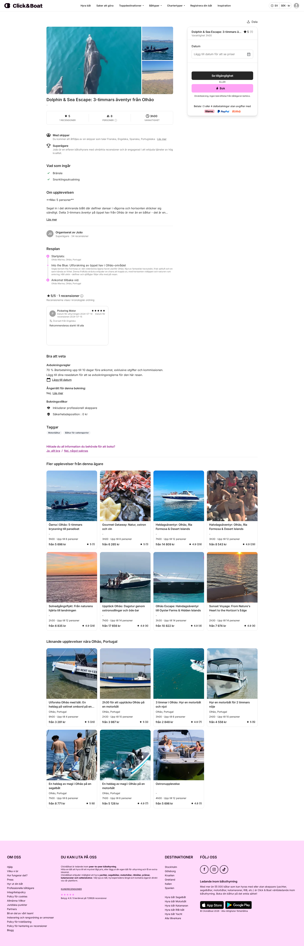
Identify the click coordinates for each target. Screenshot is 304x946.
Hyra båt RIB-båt (174, 909)
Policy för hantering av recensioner (27, 925)
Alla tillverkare (173, 918)
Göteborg (170, 871)
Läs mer (51, 219)
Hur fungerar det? (17, 875)
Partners (12, 909)
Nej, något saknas (76, 450)
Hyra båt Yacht (173, 913)
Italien (168, 883)
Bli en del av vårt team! (20, 913)
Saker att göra (104, 5)
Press (10, 879)
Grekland (170, 879)
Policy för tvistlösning (19, 921)
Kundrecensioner (71, 889)
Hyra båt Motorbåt (175, 901)
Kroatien (169, 875)
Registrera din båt (201, 5)
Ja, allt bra (53, 450)
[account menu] (296, 5)
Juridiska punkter (17, 904)
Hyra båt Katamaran (176, 905)
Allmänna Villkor (16, 900)
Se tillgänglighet (222, 75)
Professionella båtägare (20, 887)
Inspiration (224, 5)
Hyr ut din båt (15, 883)
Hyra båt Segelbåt (175, 897)
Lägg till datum (62, 380)
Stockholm (171, 866)
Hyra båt (86, 5)
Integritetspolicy (16, 892)
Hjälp (10, 866)
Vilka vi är (12, 871)
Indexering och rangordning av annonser (30, 917)
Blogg (10, 930)
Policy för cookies (17, 896)
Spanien (169, 887)
